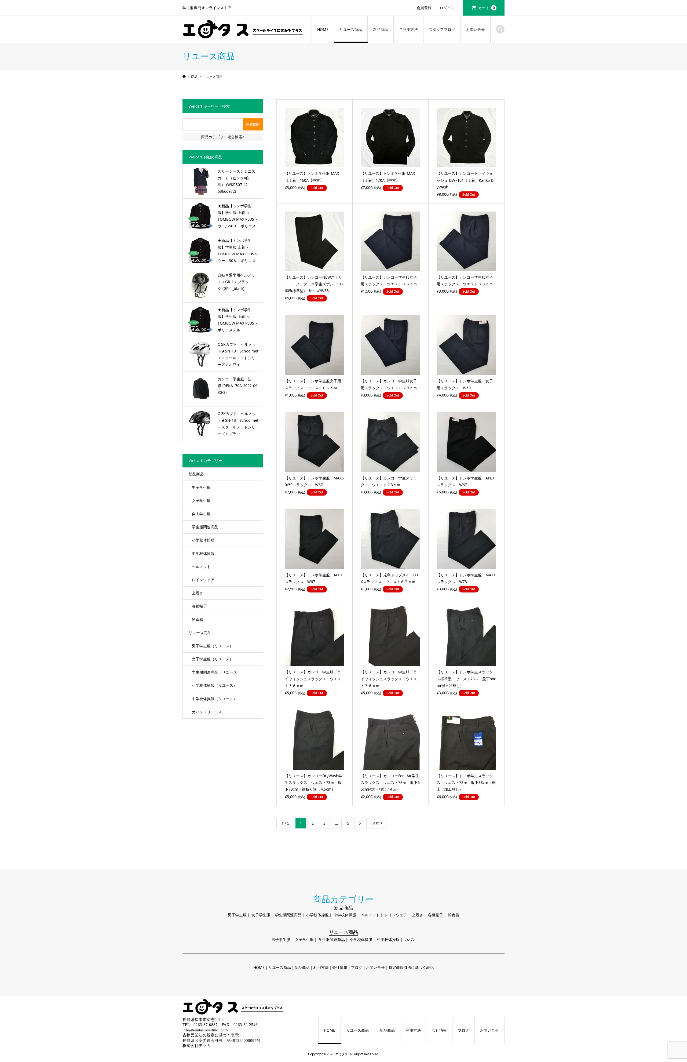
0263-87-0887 (205, 1025)
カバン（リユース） (209, 711)
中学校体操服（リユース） (214, 698)
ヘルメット (201, 566)
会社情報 (339, 967)
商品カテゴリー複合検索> (222, 136)
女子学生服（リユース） (212, 658)
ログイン (447, 7)
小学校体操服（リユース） (214, 685)
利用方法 (320, 967)
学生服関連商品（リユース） (216, 672)
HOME (322, 29)
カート (486, 7)
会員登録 (424, 7)
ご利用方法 (408, 29)
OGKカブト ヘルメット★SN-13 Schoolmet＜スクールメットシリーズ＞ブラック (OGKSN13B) (238, 424)
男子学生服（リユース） (212, 645)
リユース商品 (350, 29)
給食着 (197, 619)
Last (375, 822)
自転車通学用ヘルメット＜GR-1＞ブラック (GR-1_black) (236, 281)
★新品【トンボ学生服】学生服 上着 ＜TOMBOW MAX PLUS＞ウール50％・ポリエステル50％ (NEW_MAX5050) (238, 216)
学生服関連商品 (205, 526)
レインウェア (203, 579)
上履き (197, 592)
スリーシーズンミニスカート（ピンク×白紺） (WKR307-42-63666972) (236, 181)
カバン (410, 939)
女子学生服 (201, 500)
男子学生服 (201, 487)
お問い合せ (475, 29)
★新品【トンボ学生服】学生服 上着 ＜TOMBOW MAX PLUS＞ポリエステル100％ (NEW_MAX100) (238, 320)
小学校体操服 (203, 540)
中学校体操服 (203, 553)
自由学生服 (201, 513)
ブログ (356, 967)
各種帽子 (199, 606)
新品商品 (380, 29)
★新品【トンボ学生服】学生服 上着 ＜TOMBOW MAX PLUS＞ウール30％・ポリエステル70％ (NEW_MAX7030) (238, 251)
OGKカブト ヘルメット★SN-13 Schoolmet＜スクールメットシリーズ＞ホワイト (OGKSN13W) (238, 355)
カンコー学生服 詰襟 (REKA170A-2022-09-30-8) (238, 385)
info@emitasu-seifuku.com (205, 1030)
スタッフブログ (442, 29)
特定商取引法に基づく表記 (411, 967)
